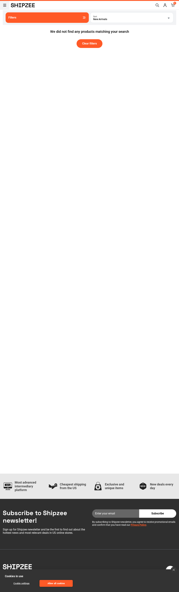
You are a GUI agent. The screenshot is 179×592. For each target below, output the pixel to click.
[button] (165, 5)
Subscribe (157, 513)
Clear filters (89, 43)
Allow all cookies (56, 583)
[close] (174, 570)
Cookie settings (21, 583)
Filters (12, 17)
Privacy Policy (138, 524)
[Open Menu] (4, 5)
